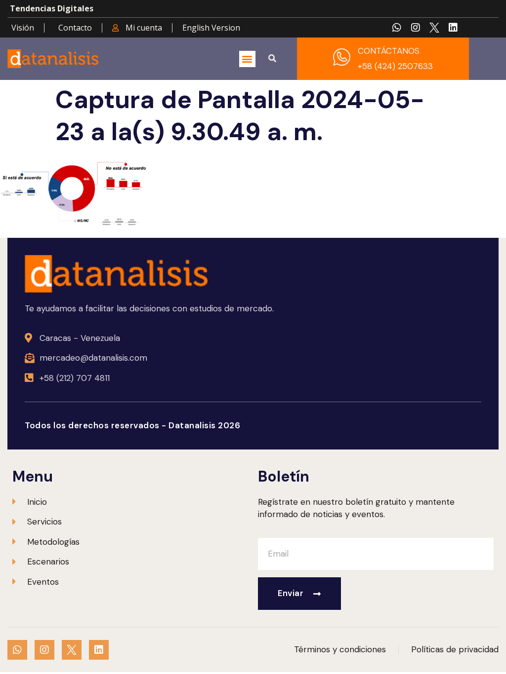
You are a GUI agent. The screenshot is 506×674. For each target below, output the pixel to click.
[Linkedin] (453, 28)
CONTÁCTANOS (389, 50)
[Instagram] (416, 28)
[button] (247, 59)
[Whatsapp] (397, 28)
